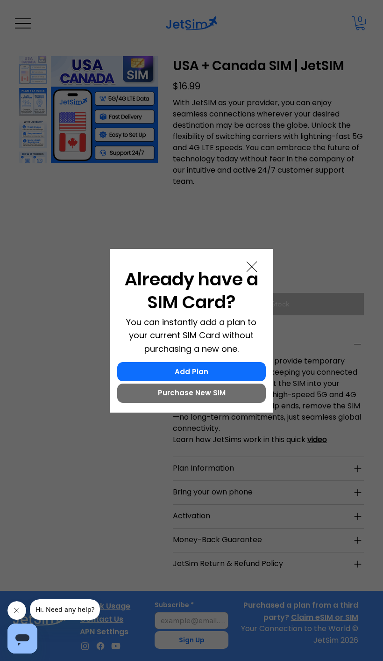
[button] (252, 267)
